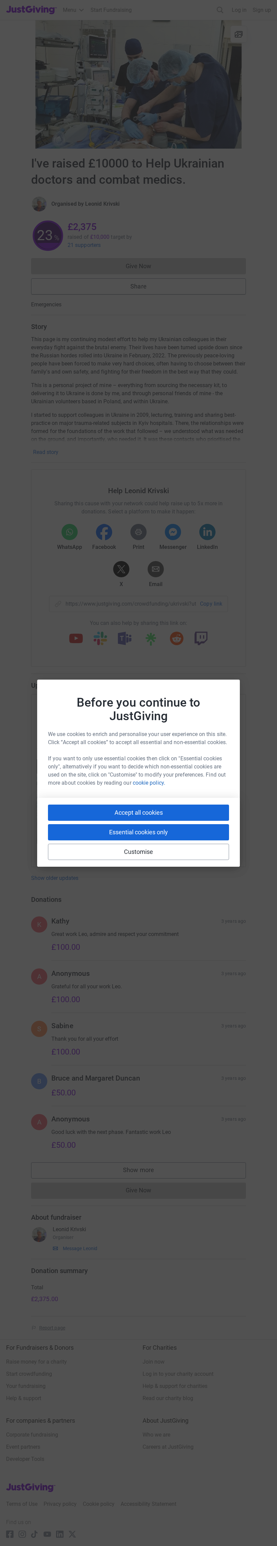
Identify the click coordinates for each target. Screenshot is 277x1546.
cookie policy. (149, 783)
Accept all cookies (139, 812)
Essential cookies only (138, 832)
